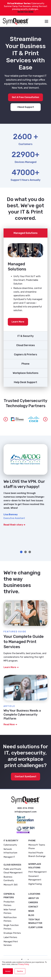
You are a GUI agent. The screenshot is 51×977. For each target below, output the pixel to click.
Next (45, 419)
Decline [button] (20, 971)
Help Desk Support (25, 382)
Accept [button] (7, 971)
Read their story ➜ (14, 524)
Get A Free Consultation (25, 97)
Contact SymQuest (25, 776)
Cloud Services (25, 345)
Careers (33, 902)
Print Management (37, 872)
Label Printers (10, 937)
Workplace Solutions (25, 373)
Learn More (18, 321)
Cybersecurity (10, 845)
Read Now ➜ (10, 724)
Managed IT (9, 857)
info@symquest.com (26, 811)
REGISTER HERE (26, 12)
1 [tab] (21, 552)
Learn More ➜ (11, 667)
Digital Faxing (35, 884)
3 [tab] (29, 552)
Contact (33, 906)
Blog (31, 915)
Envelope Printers (12, 933)
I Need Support (25, 107)
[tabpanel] (25, 488)
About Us (33, 898)
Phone (25, 363)
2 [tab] (25, 552)
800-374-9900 (25, 808)
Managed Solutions (26, 233)
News (31, 911)
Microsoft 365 (11, 884)
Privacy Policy (23, 964)
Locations (34, 894)
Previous (6, 419)
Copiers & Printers (25, 354)
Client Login (35, 927)
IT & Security (25, 336)
